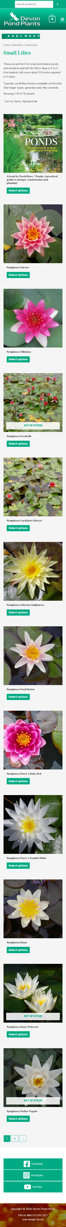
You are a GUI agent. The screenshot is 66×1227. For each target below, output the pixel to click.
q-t (30, 37)
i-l (21, 37)
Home (7, 45)
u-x (34, 37)
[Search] (57, 4)
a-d (13, 37)
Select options (18, 190)
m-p (26, 37)
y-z (38, 37)
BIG (29, 1215)
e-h (17, 37)
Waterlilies (17, 45)
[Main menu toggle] (62, 19)
